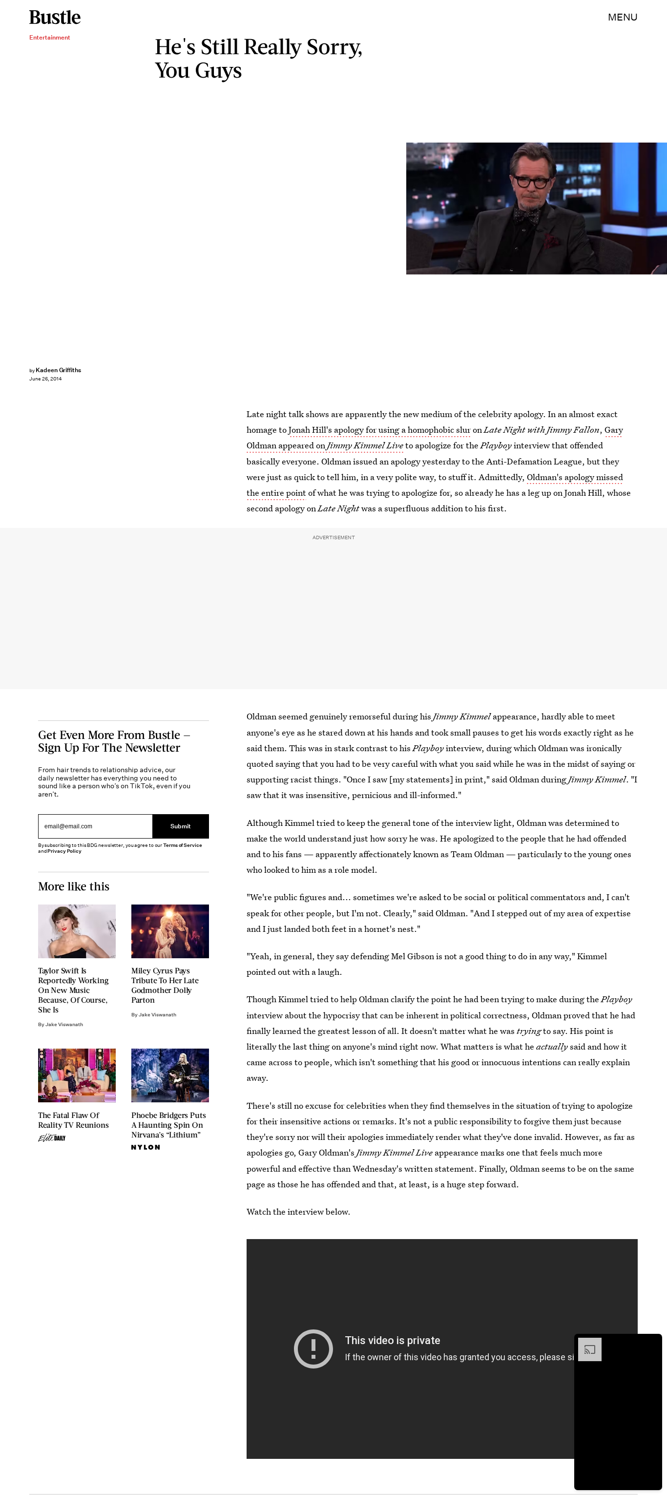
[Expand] (585, 1342)
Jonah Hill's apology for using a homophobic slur (380, 429)
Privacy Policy (64, 851)
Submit (180, 826)
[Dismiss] (651, 1342)
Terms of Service (182, 845)
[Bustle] (55, 17)
